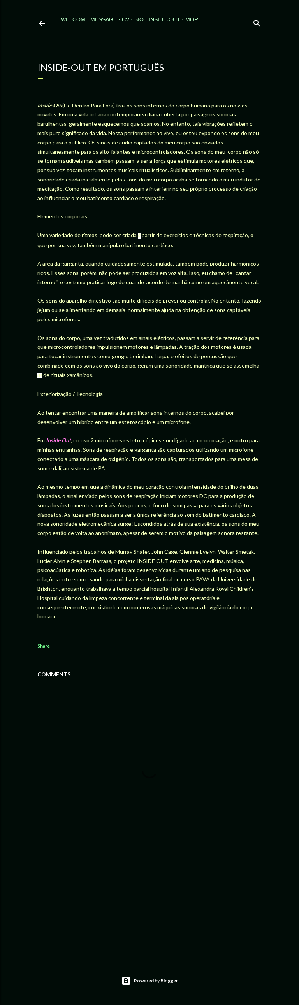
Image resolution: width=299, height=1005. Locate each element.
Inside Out (58, 440)
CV (125, 19)
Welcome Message (89, 19)
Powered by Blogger (156, 981)
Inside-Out (164, 19)
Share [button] (43, 646)
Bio (139, 19)
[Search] (257, 21)
